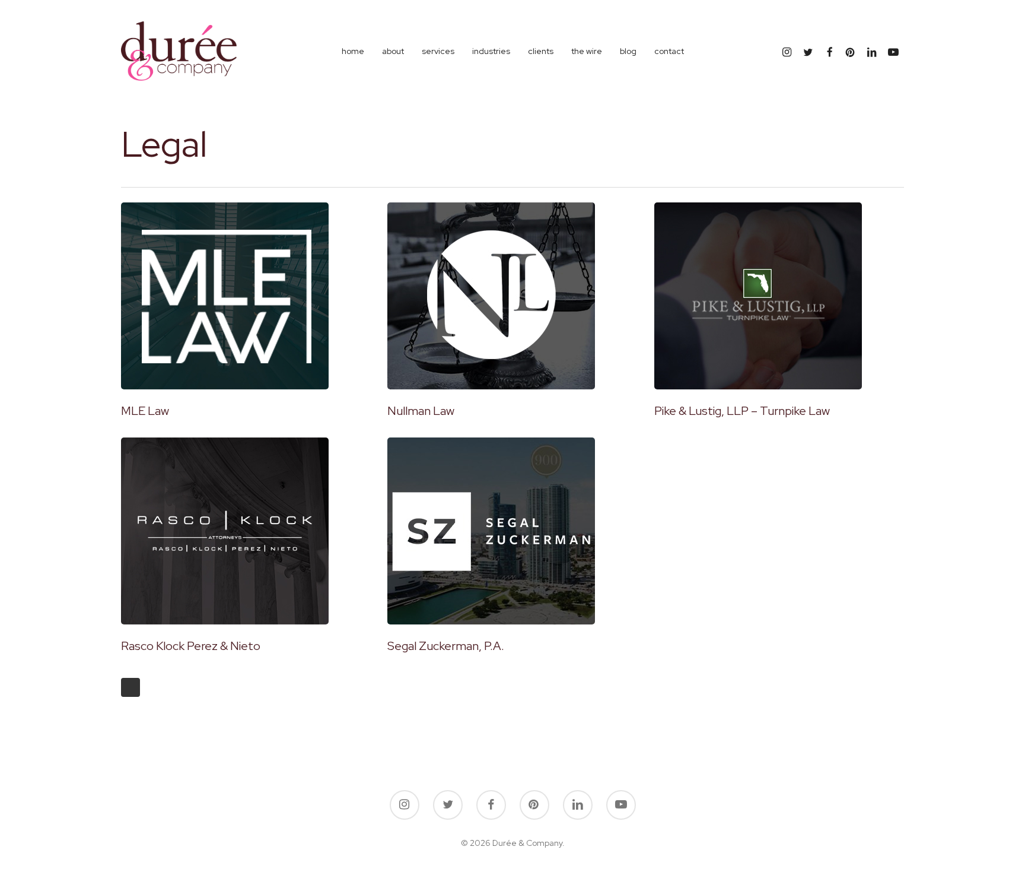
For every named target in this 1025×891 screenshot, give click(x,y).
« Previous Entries (130, 687)
